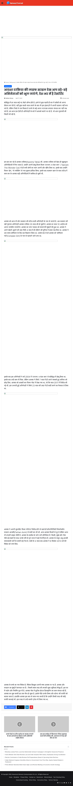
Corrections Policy (42, 780)
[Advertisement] (36, 19)
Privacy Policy (24, 777)
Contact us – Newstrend (36, 777)
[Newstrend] (14, 3)
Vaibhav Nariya (9, 98)
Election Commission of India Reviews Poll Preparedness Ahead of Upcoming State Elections (31, 757)
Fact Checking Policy (59, 777)
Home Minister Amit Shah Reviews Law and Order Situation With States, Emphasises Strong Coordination (35, 754)
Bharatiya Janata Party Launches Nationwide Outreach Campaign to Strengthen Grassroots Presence (34, 752)
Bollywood (12, 82)
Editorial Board (48, 777)
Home (7, 82)
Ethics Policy (32, 780)
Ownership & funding (22, 780)
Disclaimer (16, 777)
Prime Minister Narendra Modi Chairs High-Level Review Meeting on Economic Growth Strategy (32, 764)
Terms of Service (53, 780)
